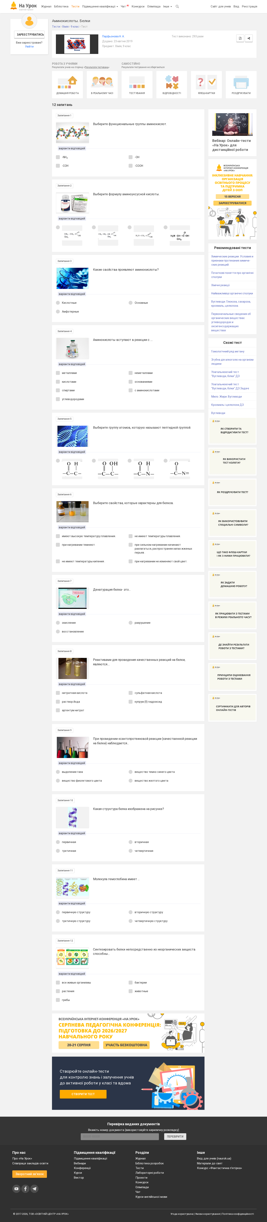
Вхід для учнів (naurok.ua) (214, 1158)
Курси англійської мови (151, 1197)
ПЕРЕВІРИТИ (175, 1136)
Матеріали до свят (210, 1163)
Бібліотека (61, 6)
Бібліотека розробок (149, 1163)
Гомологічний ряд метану (227, 351)
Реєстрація (249, 6)
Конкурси (138, 6)
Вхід (236, 6)
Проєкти (141, 1177)
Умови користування (207, 1213)
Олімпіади (142, 1187)
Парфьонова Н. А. (113, 36)
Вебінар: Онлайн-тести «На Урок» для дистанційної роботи (231, 145)
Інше (166, 6)
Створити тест (83, 1094)
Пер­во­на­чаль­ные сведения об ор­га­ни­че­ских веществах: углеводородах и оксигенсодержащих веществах (231, 322)
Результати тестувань (96, 67)
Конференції (82, 1168)
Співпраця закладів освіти (30, 1163)
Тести (75, 6)
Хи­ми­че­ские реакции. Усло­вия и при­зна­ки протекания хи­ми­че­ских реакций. (232, 260)
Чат (125, 6)
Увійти (29, 46)
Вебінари (80, 1163)
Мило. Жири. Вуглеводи (226, 396)
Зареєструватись (30, 34)
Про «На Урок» (22, 1158)
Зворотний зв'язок (29, 1174)
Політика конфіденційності (238, 1213)
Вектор (79, 1177)
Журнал (46, 6)
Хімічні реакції (220, 285)
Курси (78, 1173)
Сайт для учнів (221, 6)
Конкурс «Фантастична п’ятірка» (219, 1168)
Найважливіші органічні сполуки (232, 293)
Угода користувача (181, 1213)
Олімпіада (153, 6)
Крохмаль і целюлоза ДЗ (227, 404)
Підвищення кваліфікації (99, 6)
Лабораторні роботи (149, 1173)
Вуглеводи (218, 413)
